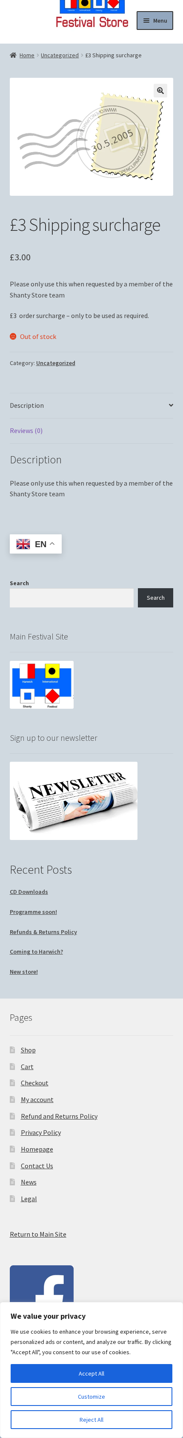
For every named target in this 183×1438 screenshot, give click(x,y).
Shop (28, 1050)
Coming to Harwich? (36, 951)
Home (27, 55)
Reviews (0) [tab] (26, 430)
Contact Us (37, 1165)
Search (19, 583)
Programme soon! (33, 912)
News (29, 1182)
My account (37, 1099)
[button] (160, 90)
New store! (24, 971)
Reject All (91, 1419)
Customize (91, 1396)
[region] (91, 1370)
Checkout (35, 1082)
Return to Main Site (38, 1234)
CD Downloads (29, 892)
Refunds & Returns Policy (43, 932)
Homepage (37, 1149)
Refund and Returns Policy (59, 1116)
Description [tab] (27, 405)
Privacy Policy (41, 1132)
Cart (27, 1066)
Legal (29, 1198)
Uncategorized (60, 55)
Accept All (91, 1373)
